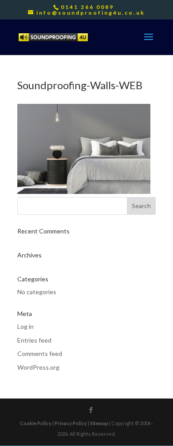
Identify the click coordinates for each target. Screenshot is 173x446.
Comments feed (39, 353)
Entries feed (34, 340)
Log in (25, 326)
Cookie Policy (35, 423)
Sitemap (99, 423)
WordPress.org (38, 367)
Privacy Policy (71, 423)
